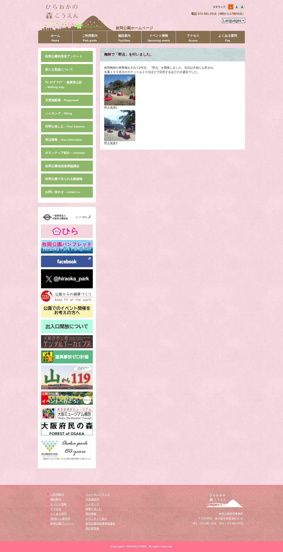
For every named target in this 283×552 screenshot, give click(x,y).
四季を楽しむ (65, 126)
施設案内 (124, 38)
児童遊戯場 (62, 100)
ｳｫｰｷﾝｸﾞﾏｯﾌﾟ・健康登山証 (63, 84)
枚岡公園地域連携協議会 (62, 166)
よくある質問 (227, 38)
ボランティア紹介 (65, 152)
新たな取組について (59, 69)
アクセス (193, 38)
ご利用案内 (90, 38)
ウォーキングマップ (98, 494)
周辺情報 (63, 139)
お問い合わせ (62, 192)
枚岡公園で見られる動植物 (63, 179)
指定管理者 (92, 528)
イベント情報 (159, 38)
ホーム (55, 38)
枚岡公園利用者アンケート (63, 56)
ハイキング (58, 113)
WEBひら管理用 (60, 518)
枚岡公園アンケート (62, 523)
